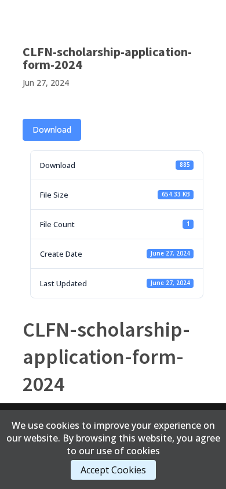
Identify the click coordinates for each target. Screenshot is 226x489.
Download (51, 129)
